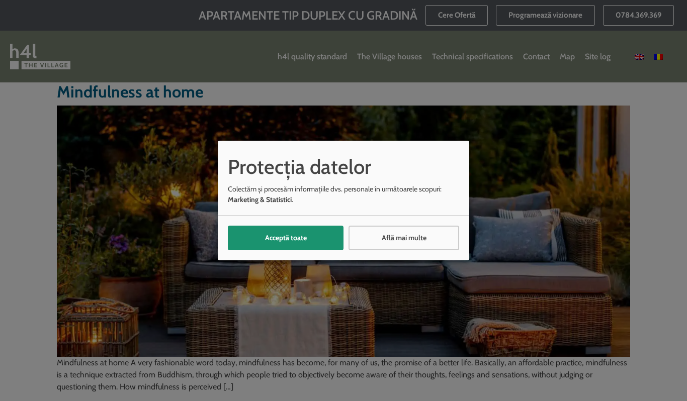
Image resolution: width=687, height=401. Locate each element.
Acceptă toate (286, 237)
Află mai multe (404, 237)
